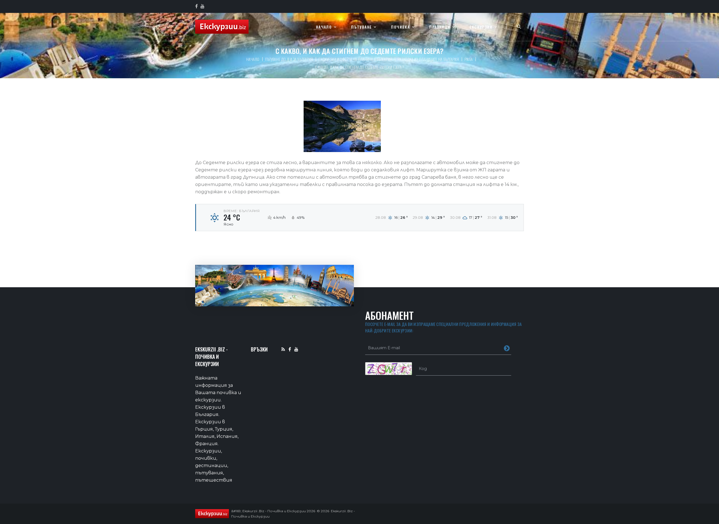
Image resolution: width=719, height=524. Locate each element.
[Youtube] (296, 349)
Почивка (400, 27)
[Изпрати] (506, 348)
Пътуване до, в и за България (289, 59)
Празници (439, 27)
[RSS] (283, 349)
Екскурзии (481, 27)
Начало (324, 27)
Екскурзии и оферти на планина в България (355, 59)
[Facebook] (289, 349)
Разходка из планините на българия (428, 59)
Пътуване (361, 27)
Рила (469, 59)
